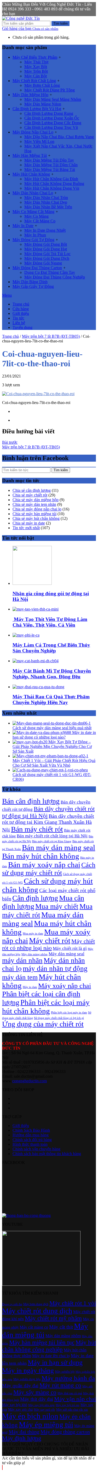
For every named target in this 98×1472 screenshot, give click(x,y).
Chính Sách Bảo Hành (31, 1130)
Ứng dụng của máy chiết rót (43, 1024)
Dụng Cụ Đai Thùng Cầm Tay (49, 272)
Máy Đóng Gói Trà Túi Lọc (47, 253)
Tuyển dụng (22, 327)
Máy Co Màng (36, 216)
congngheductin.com (29, 1081)
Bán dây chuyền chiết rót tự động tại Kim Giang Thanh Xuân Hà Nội (48, 823)
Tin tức (18, 318)
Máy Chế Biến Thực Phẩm (35, 57)
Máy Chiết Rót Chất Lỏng (34, 80)
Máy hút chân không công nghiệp (49, 1346)
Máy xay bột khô (14, 1405)
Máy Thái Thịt (36, 62)
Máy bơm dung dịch (35, 1304)
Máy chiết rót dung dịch (37, 1311)
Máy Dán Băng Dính (30, 282)
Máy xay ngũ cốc (44, 1409)
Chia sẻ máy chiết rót (30, 495)
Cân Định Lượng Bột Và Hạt (37, 109)
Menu (7, 295)
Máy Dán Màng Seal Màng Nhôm (52, 99)
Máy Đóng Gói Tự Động (33, 239)
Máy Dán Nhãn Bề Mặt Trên (48, 207)
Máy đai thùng (24, 1432)
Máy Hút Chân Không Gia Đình (51, 179)
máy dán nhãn (22, 960)
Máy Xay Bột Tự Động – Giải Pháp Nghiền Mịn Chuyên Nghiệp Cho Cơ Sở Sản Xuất (52, 746)
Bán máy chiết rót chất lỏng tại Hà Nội (52, 835)
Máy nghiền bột (64, 1372)
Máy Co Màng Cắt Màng (33, 211)
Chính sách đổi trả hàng (32, 1139)
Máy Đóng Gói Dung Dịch (46, 258)
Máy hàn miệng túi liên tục (41, 1342)
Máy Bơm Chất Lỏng (42, 85)
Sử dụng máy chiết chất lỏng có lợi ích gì (59, 1018)
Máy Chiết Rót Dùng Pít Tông (49, 90)
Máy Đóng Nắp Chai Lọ (33, 132)
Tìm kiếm (60, 23)
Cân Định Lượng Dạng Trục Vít (51, 127)
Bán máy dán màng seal (58, 847)
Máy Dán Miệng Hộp (30, 94)
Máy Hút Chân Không (31, 174)
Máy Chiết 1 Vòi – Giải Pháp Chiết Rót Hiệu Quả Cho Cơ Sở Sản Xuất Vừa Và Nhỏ (54, 762)
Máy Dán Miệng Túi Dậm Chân (51, 165)
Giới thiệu (21, 313)
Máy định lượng (21, 1438)
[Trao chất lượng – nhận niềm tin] (21, 18)
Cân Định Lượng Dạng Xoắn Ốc (51, 118)
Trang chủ (21, 304)
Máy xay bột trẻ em (67, 1405)
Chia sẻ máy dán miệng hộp (36, 500)
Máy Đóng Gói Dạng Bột (45, 244)
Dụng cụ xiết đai (12, 1304)
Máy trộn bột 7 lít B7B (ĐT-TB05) (51, 336)
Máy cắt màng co (34, 1327)
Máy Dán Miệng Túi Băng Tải (49, 169)
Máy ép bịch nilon (30, 1416)
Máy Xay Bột (35, 66)
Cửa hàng (21, 309)
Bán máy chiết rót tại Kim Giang (51, 841)
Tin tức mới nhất (26, 528)
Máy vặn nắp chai (75, 1399)
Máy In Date (23, 225)
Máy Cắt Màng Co (39, 221)
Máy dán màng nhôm (34, 954)
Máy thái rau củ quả (69, 1393)
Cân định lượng (35, 898)
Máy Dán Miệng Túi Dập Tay (49, 160)
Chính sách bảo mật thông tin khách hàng (47, 1153)
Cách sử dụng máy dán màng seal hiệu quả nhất (52, 728)
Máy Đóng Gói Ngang (43, 263)
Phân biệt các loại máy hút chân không (46, 1006)
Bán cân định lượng (31, 801)
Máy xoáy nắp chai (64, 986)
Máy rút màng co (60, 1385)
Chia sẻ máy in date (29, 523)
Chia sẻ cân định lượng (32, 490)
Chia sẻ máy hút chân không (36, 518)
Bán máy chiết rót (37, 829)
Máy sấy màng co (34, 1392)
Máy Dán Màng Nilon (42, 104)
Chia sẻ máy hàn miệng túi (34, 514)
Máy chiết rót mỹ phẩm (53, 1318)
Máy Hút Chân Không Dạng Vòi (51, 188)
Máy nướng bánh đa (68, 1378)
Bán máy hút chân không (40, 856)
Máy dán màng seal (66, 953)
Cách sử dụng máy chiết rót (48, 869)
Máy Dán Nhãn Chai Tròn (46, 197)
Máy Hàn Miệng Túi (30, 155)
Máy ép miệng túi (46, 1424)
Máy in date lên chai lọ (51, 1356)
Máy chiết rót (49, 940)
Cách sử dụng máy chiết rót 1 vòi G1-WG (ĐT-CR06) (52, 776)
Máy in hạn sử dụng (55, 1362)
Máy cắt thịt (61, 1327)
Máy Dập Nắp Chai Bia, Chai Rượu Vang (59, 137)
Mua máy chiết (56, 906)
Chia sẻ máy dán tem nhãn (34, 504)
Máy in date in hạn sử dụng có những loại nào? (54, 734)
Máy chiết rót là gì (70, 948)
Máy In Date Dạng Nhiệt (45, 230)
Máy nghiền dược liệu (27, 1379)
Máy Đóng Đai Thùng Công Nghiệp (54, 277)
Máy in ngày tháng (28, 1370)
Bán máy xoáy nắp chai (44, 864)
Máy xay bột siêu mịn (41, 1405)
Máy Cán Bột (35, 76)
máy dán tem (20, 977)
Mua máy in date (33, 933)
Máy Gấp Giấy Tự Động (33, 286)
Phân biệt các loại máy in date (69, 1012)
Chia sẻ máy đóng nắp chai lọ (37, 509)
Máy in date (30, 987)
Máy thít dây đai (36, 1399)
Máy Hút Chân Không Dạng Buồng (54, 183)
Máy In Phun (35, 235)
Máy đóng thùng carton (65, 1432)
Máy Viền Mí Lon (39, 141)
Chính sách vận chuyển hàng (36, 1149)
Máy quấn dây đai (20, 1385)
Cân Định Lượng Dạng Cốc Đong (52, 123)
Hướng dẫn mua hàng (31, 1135)
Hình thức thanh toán (30, 1144)
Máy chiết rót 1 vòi (72, 1303)
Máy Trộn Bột (36, 71)
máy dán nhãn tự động (55, 968)
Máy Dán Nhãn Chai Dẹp (45, 202)
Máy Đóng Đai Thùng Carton (37, 268)
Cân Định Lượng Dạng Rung (48, 113)
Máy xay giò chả (20, 1409)
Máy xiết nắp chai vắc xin (72, 1409)
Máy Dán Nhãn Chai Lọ (33, 193)
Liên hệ (19, 323)
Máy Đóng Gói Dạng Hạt (45, 249)
